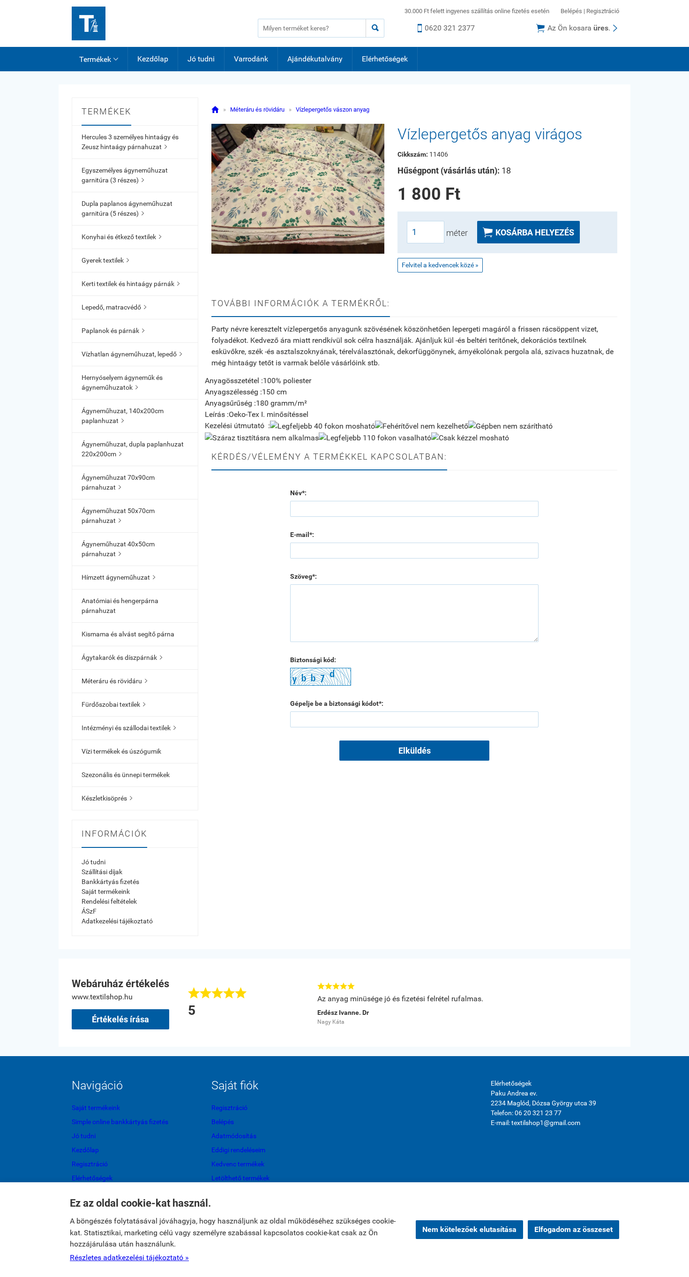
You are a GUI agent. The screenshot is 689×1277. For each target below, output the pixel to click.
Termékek (98, 59)
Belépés (571, 11)
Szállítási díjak (102, 872)
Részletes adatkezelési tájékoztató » (129, 1257)
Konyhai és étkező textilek (121, 237)
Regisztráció (602, 11)
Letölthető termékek (240, 1178)
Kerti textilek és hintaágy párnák (131, 283)
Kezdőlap (152, 58)
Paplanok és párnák (113, 330)
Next (612, 1002)
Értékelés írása (120, 1019)
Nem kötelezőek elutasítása (469, 1229)
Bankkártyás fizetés (110, 881)
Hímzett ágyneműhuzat (118, 577)
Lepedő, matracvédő (114, 307)
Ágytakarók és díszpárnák (122, 657)
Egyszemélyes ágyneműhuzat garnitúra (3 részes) (125, 175)
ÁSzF (89, 911)
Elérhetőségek (385, 58)
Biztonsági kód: (313, 660)
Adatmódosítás (233, 1136)
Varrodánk (251, 58)
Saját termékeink (106, 891)
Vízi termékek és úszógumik (121, 751)
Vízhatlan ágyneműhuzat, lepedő (132, 354)
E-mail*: (302, 534)
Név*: (298, 493)
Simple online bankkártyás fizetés (120, 1122)
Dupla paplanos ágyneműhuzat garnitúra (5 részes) (127, 208)
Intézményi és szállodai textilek (129, 728)
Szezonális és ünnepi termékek (126, 774)
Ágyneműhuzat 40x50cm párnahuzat (118, 549)
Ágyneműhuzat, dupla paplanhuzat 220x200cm (133, 449)
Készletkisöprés (107, 798)
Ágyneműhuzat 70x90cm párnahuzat (118, 482)
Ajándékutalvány (315, 58)
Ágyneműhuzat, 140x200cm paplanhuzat (123, 415)
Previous (303, 1002)
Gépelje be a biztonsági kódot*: (336, 703)
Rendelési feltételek (109, 901)
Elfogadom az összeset (573, 1229)
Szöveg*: (303, 576)
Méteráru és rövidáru (114, 681)
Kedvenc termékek (237, 1164)
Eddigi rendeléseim (238, 1150)
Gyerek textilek (105, 260)
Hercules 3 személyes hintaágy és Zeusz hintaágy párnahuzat (130, 142)
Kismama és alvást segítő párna (128, 634)
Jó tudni (201, 58)
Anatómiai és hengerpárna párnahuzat (120, 605)
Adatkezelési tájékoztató (117, 921)
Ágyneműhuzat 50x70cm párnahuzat (118, 515)
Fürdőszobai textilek (113, 704)
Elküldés (414, 751)
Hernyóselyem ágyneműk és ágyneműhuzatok (122, 382)
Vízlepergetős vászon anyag (332, 109)
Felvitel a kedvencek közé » (440, 265)
